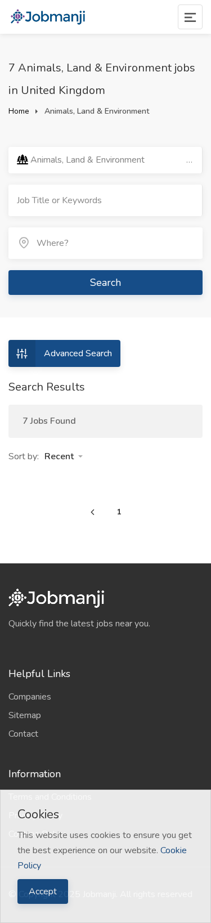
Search (105, 282)
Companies (29, 697)
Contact (23, 734)
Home (18, 111)
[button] (63, 456)
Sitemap (24, 715)
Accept (43, 891)
